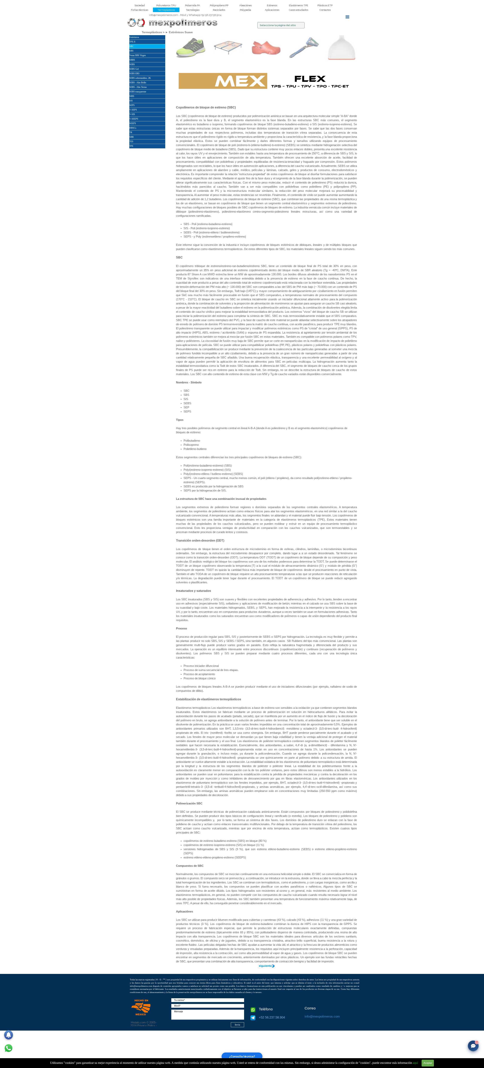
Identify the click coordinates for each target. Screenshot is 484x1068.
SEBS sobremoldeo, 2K (140, 78)
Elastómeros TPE (298, 5)
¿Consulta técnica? (242, 1056)
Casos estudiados (298, 9)
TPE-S (132, 41)
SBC (131, 46)
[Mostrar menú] (347, 17)
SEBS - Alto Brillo (137, 82)
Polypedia (245, 9)
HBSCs (132, 128)
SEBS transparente (137, 91)
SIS (131, 100)
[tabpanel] (185, 15)
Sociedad (139, 5)
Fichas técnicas (139, 9)
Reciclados (219, 9)
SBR (131, 137)
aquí (415, 1062)
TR (130, 132)
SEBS (132, 64)
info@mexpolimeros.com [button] (163, 14)
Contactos (325, 9)
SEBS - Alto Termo (138, 87)
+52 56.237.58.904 (200, 14)
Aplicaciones (272, 9)
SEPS (132, 105)
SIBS (131, 96)
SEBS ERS (134, 73)
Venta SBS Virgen (137, 55)
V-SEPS (133, 109)
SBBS (132, 60)
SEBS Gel (134, 69)
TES (131, 141)
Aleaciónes (245, 5)
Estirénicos (134, 37)
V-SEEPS (133, 119)
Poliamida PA (192, 5)
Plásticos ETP (325, 5)
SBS (131, 51)
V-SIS (132, 114)
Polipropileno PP (219, 5)
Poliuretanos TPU (166, 5)
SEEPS (132, 123)
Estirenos (272, 5)
